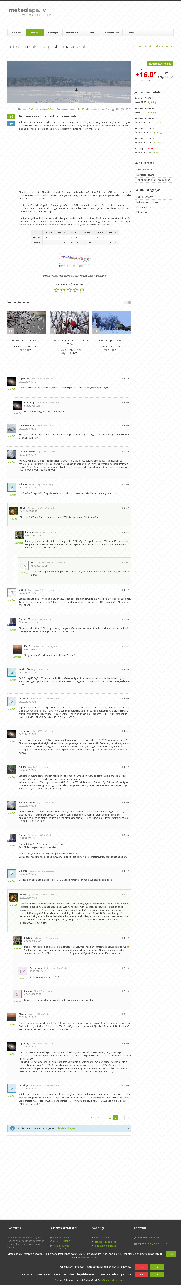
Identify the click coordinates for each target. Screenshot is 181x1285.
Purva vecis (36, 968)
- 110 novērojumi (59, 562)
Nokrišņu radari (102, 1237)
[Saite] (26, 322)
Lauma (29, 532)
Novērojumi (72, 32)
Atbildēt (12, 389)
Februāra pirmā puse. (111, 340)
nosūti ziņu (154, 1237)
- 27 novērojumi (45, 991)
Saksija (28, 991)
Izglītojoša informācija (147, 202)
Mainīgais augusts (145, 174)
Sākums (16, 32)
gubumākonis (26, 425)
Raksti (35, 32)
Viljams (23, 484)
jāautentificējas (66, 1128)
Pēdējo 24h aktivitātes (105, 1245)
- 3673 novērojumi (45, 378)
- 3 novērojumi (62, 968)
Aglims (23, 766)
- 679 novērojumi (49, 484)
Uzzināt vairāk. (89, 1257)
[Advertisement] (118, 15)
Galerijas (53, 32)
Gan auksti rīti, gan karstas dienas (153, 179)
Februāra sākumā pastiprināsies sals (47, 116)
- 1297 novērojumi (48, 646)
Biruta (34, 562)
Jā (157, 1267)
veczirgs (23, 698)
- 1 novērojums (48, 451)
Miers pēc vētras (145, 98)
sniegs (38, 109)
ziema (24, 109)
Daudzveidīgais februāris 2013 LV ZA (69, 342)
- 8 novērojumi (47, 508)
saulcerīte (25, 669)
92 (82, 109)
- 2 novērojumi (43, 669)
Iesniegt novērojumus (160, 63)
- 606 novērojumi (51, 698)
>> (127, 1117)
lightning (24, 378)
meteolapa (94, 109)
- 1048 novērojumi (46, 619)
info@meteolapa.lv (157, 1243)
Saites (92, 32)
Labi (171, 1254)
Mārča (27, 646)
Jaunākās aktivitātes (148, 92)
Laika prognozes (164, 46)
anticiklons (49, 109)
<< (91, 1117)
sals (43, 109)
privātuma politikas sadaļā (112, 1280)
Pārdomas (141, 212)
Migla (104, 346)
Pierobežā (62, 350)
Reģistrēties (112, 32)
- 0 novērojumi (47, 425)
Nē (141, 1267)
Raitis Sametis (27, 451)
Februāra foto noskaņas (27, 340)
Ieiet (131, 32)
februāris (31, 109)
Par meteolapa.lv (144, 207)
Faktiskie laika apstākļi (105, 1241)
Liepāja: (144, 148)
